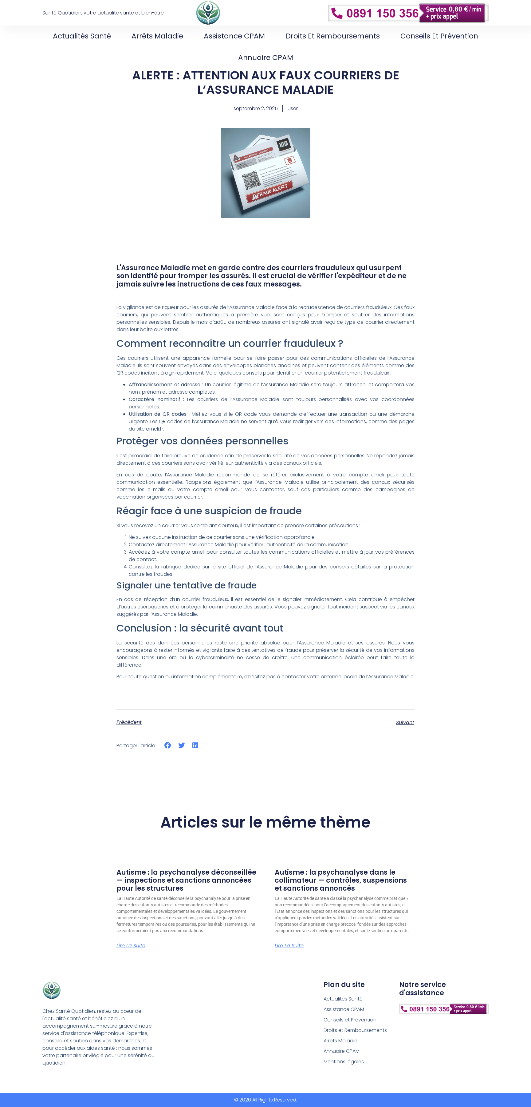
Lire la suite (130, 945)
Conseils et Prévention (439, 36)
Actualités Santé (82, 36)
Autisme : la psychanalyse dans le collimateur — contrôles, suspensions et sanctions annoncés (341, 880)
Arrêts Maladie (157, 36)
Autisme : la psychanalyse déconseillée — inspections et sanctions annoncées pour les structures (186, 880)
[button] (167, 745)
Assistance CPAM (234, 36)
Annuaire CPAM (265, 57)
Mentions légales (344, 1061)
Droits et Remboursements (333, 36)
